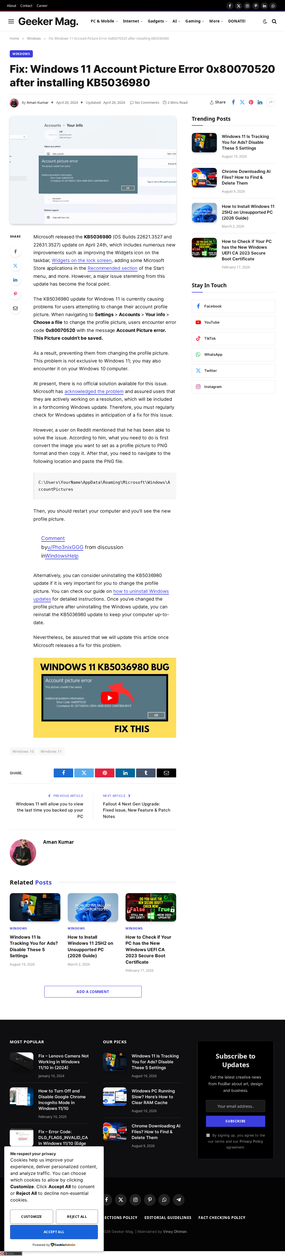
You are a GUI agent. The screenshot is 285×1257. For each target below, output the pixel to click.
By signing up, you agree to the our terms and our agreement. (236, 1141)
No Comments (147, 102)
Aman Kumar (37, 102)
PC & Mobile (102, 21)
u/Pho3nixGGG (65, 547)
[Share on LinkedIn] (260, 102)
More (214, 21)
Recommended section (112, 268)
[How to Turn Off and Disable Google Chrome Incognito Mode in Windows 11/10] (21, 1096)
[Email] (15, 308)
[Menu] (11, 21)
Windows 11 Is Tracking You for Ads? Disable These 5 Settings (34, 946)
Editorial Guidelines (167, 1217)
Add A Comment (93, 991)
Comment (53, 538)
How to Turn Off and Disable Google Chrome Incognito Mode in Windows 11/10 (62, 1099)
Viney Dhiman (175, 1231)
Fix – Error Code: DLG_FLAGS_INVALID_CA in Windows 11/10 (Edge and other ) (63, 1140)
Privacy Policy (251, 1141)
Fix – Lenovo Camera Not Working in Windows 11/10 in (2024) (63, 1061)
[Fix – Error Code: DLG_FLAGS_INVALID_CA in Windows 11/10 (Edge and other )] (21, 1137)
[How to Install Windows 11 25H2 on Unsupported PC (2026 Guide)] (93, 907)
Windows (21, 54)
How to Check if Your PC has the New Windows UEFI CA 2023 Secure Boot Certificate (148, 949)
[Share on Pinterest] (251, 102)
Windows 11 (51, 751)
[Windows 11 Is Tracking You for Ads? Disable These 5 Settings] (35, 907)
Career (42, 5)
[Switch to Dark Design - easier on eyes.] (265, 21)
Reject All (77, 1216)
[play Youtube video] (109, 698)
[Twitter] (15, 265)
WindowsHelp (61, 556)
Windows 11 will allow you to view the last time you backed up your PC (49, 810)
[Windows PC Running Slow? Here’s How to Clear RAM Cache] (115, 1096)
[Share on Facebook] (233, 102)
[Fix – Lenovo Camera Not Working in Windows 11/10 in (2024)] (21, 1061)
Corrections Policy (115, 1217)
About (11, 5)
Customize (31, 1216)
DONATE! (236, 21)
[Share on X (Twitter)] (242, 102)
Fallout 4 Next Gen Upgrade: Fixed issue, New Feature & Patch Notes (136, 810)
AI (175, 21)
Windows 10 (23, 751)
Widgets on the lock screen (82, 260)
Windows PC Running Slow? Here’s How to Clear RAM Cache (153, 1096)
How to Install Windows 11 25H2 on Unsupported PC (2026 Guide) (90, 946)
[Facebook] (15, 251)
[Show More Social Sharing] (270, 102)
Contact (26, 5)
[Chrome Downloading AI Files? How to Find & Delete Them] (204, 177)
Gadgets (156, 21)
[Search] (274, 21)
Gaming (193, 21)
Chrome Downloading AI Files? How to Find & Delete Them (246, 177)
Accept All (54, 1232)
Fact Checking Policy (221, 1217)
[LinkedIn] (15, 279)
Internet (131, 21)
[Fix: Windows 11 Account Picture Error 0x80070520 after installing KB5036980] (93, 170)
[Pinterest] (15, 293)
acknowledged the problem (94, 391)
